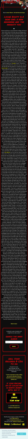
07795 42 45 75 (15, 405)
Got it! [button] (21, 433)
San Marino (7, 152)
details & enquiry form (18, 421)
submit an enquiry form (14, 407)
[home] (10, 5)
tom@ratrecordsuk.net (15, 420)
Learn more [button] (5, 437)
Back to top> (14, 323)
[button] (24, 7)
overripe (14, 63)
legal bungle (5, 68)
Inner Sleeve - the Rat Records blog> (16, 12)
